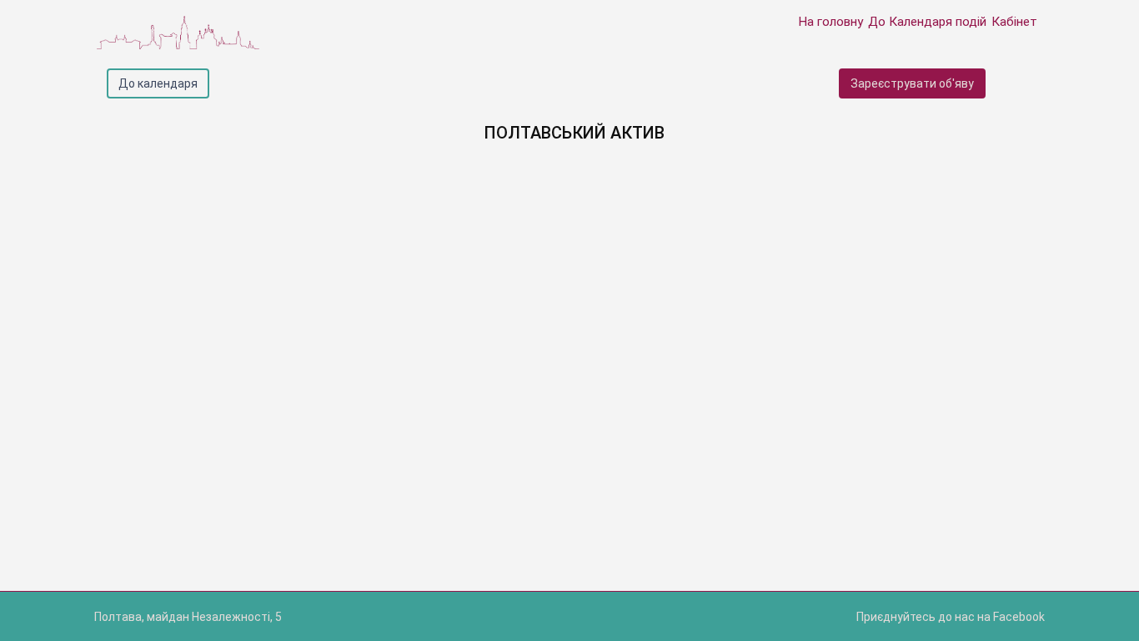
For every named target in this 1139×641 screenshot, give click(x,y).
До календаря (158, 83)
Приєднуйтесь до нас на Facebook (950, 616)
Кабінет (1014, 21)
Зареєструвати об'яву (912, 83)
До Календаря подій (927, 21)
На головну (830, 21)
